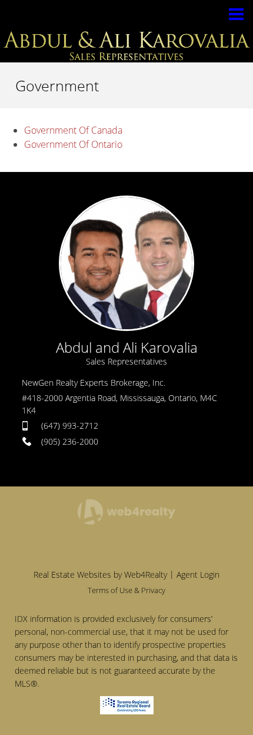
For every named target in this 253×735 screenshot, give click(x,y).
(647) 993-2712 (69, 425)
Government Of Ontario (73, 144)
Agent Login (198, 574)
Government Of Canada (73, 130)
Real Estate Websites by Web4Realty (100, 574)
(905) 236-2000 (69, 441)
